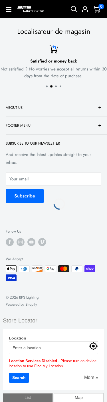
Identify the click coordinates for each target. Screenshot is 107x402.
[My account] (85, 9)
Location (17, 338)
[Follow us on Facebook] (10, 242)
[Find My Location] (93, 346)
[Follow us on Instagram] (21, 242)
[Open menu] (8, 9)
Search (19, 377)
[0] (96, 9)
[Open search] (74, 9)
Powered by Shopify (21, 304)
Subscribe (24, 196)
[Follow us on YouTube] (31, 242)
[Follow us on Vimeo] (42, 242)
